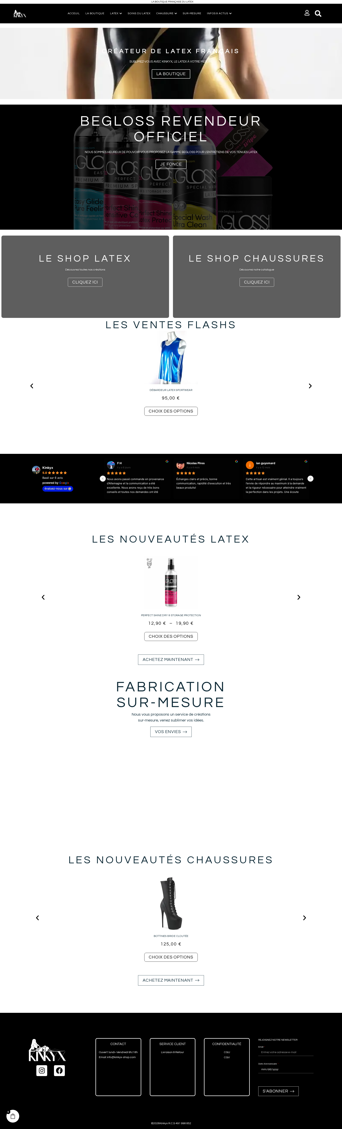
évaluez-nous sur (56, 488)
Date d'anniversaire (267, 1064)
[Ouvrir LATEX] (120, 13)
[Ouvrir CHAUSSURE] (175, 13)
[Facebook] (59, 1070)
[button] (307, 13)
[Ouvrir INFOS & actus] (230, 13)
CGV (227, 1057)
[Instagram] (41, 1070)
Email (261, 1047)
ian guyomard (265, 463)
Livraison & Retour (172, 1052)
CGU (227, 1052)
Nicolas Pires (196, 463)
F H (119, 463)
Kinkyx (47, 468)
